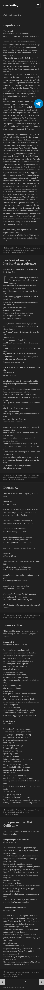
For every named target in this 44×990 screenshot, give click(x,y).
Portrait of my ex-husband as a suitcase (19, 262)
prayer (9, 477)
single (28, 812)
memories (25, 250)
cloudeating (10, 5)
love (4, 477)
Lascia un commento (18, 252)
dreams (37, 248)
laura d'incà (35, 475)
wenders (6, 252)
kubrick (10, 250)
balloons (28, 615)
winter (5, 480)
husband (28, 475)
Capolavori (11, 25)
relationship (15, 477)
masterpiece (17, 250)
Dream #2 (10, 488)
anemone (35, 972)
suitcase (29, 477)
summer (34, 477)
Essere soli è (12, 625)
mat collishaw (19, 974)
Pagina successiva (41, 982)
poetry (20, 248)
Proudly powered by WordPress (13, 987)
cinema (27, 248)
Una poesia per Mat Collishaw (17, 824)
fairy (4, 974)
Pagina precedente (2, 982)
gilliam (5, 250)
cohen (33, 248)
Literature (21, 972)
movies (31, 250)
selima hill (22, 477)
